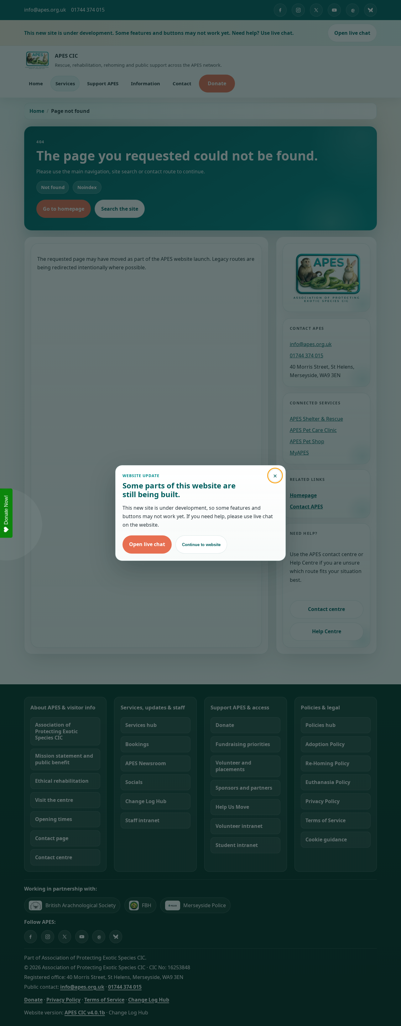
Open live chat (147, 544)
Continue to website (201, 544)
